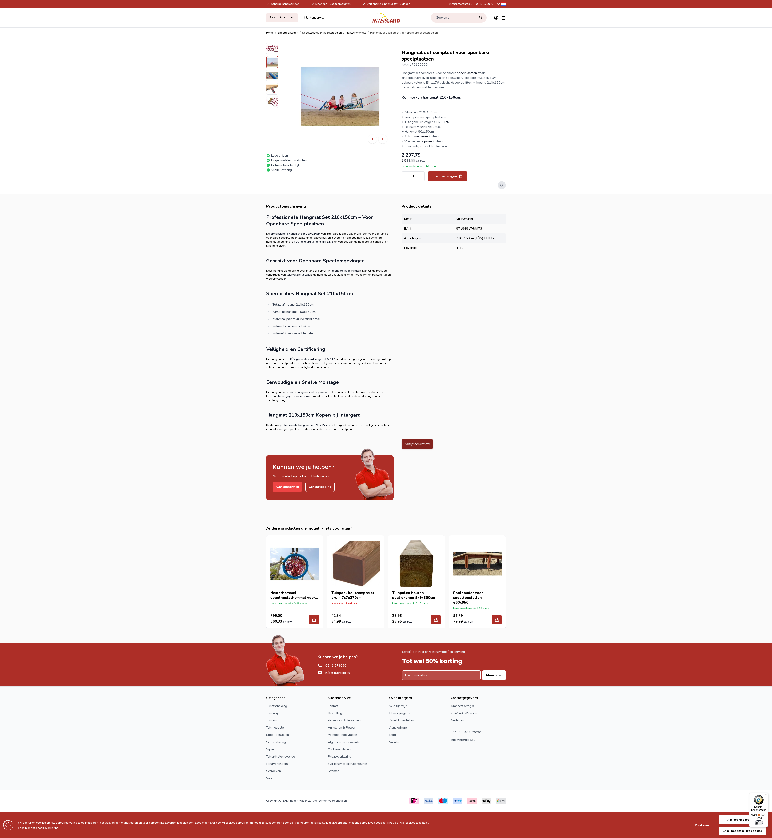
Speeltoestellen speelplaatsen (322, 33)
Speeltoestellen (288, 33)
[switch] (759, 822)
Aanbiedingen (398, 727)
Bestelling (335, 713)
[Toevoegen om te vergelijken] (502, 185)
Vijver (270, 749)
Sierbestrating (276, 742)
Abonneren (494, 675)
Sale (269, 778)
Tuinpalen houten (408, 592)
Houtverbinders (277, 764)
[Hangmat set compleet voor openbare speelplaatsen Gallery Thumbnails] (272, 75)
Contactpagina (320, 487)
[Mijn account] (496, 17)
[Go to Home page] (386, 18)
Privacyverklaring (339, 756)
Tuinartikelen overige (280, 756)
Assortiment (279, 17)
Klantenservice (314, 17)
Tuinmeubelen (275, 727)
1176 (445, 122)
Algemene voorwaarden (344, 742)
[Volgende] (382, 139)
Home (270, 33)
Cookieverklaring (339, 749)
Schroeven (273, 771)
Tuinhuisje (273, 713)
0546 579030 (484, 4)
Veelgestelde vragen (342, 735)
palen (428, 141)
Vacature (395, 742)
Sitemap (333, 771)
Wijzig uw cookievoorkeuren (347, 764)
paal (396, 597)
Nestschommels (356, 33)
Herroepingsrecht (401, 713)
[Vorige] (372, 139)
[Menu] (765, 795)
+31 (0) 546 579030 (466, 732)
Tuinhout (272, 720)
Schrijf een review (417, 444)
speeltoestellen (467, 597)
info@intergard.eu (460, 4)
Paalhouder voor (468, 592)
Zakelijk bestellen (401, 720)
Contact (333, 706)
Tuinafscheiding (276, 706)
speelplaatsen (467, 73)
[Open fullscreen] (340, 96)
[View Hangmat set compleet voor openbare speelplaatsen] (272, 48)
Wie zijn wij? (398, 706)
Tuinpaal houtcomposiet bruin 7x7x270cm (352, 595)
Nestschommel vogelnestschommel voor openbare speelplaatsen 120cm (292, 595)
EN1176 (490, 238)
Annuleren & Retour (341, 727)
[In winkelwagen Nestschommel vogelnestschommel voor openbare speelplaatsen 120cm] (314, 619)
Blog (392, 735)
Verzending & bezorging (344, 720)
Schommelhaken (416, 136)
